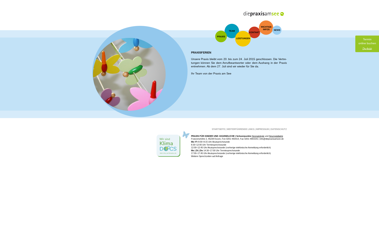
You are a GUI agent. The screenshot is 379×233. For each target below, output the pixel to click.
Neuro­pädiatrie (276, 136)
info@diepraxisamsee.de (272, 139)
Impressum (262, 129)
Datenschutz (279, 129)
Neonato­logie (258, 136)
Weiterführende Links (240, 129)
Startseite (218, 129)
